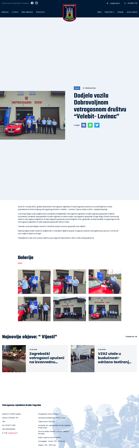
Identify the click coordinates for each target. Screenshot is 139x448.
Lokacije (120, 12)
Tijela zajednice (27, 12)
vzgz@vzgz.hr (13, 433)
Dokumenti (40, 12)
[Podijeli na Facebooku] (83, 125)
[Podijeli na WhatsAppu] (90, 125)
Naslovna (5, 12)
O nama (15, 12)
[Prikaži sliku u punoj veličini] (32, 139)
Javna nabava (132, 12)
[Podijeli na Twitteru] (96, 125)
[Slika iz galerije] (34, 281)
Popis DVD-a (109, 12)
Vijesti (99, 12)
